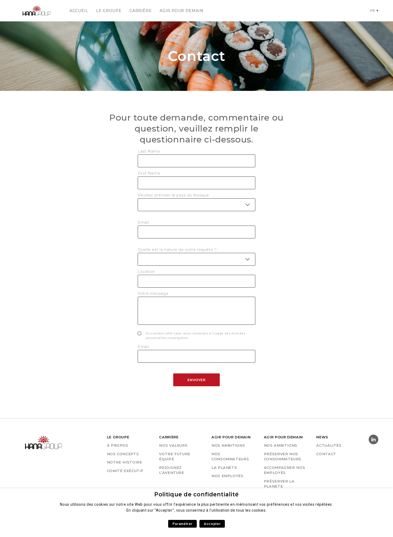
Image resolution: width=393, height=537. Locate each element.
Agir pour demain (181, 10)
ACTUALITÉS (328, 445)
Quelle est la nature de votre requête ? (177, 249)
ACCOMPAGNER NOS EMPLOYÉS (284, 470)
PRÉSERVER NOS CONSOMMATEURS (282, 456)
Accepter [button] (212, 524)
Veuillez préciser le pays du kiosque (173, 195)
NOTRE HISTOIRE (124, 462)
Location (146, 271)
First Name (149, 173)
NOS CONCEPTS (123, 454)
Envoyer (196, 380)
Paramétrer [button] (182, 524)
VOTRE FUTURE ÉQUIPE (174, 456)
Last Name (149, 151)
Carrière (140, 10)
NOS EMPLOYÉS (227, 476)
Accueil (79, 10)
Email (143, 222)
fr (372, 10)
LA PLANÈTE (224, 467)
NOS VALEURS (173, 445)
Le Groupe (108, 10)
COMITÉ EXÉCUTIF (125, 471)
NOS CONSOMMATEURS (230, 456)
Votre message (153, 293)
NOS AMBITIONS (228, 445)
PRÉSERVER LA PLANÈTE (279, 484)
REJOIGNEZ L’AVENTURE (171, 470)
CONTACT (326, 454)
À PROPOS (117, 445)
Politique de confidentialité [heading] (196, 494)
